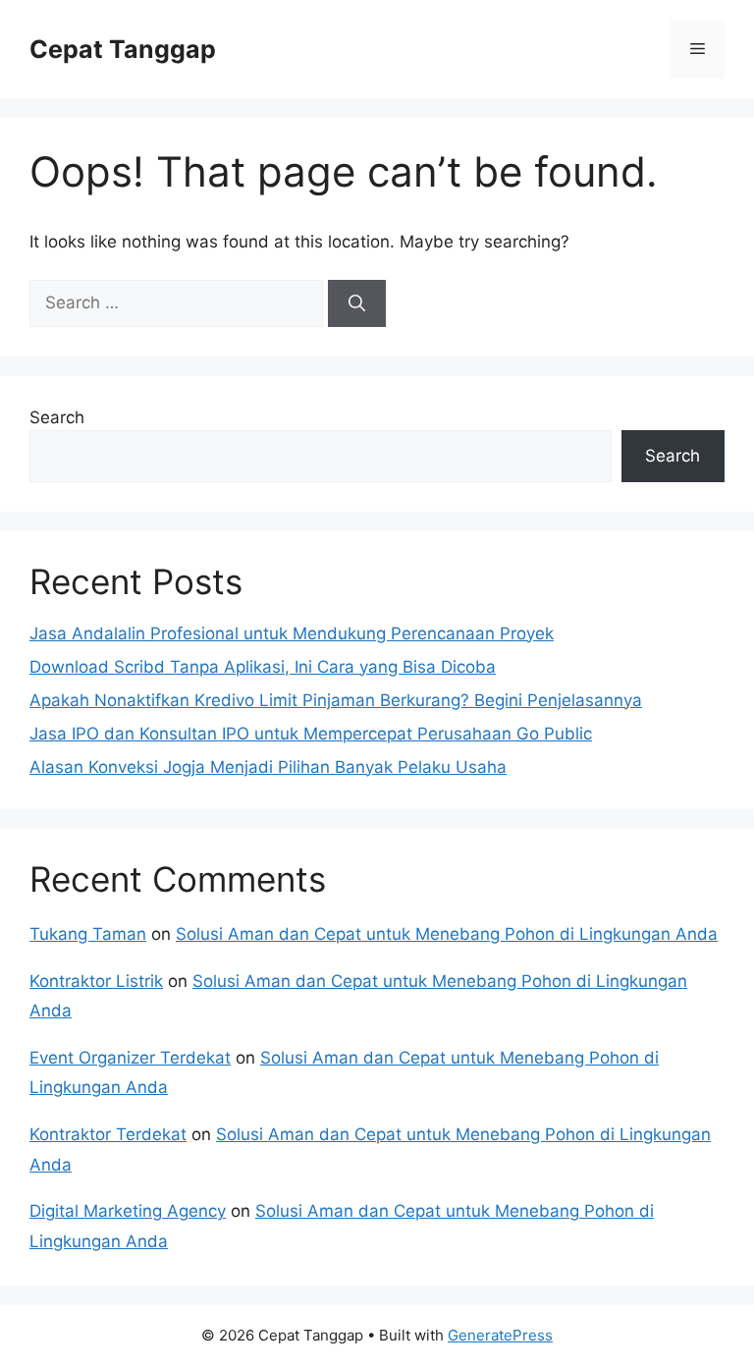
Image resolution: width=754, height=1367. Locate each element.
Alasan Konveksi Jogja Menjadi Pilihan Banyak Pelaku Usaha (268, 767)
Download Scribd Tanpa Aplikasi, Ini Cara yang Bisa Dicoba (262, 667)
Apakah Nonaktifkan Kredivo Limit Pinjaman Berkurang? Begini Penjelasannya (335, 700)
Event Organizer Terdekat (130, 1057)
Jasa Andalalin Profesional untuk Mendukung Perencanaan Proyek (291, 633)
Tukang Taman (87, 934)
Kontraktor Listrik (96, 981)
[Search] (357, 303)
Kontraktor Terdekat (108, 1134)
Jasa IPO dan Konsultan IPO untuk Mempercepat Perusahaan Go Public (310, 733)
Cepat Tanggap (122, 49)
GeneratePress (500, 1335)
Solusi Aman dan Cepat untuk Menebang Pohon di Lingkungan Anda (447, 934)
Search (56, 417)
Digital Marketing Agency (127, 1211)
